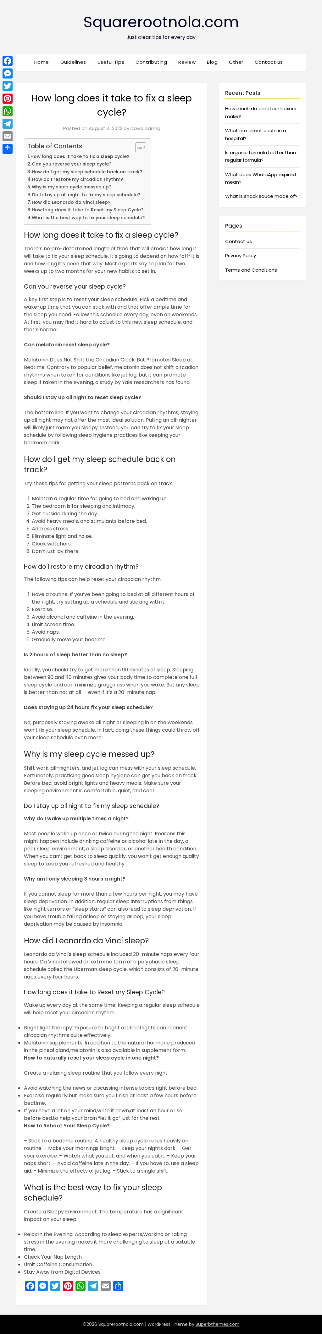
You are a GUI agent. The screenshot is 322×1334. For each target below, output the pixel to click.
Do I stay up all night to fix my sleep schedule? (86, 195)
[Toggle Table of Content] (137, 147)
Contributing (151, 62)
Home (41, 62)
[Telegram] (7, 123)
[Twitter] (7, 86)
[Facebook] (7, 61)
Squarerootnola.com (161, 22)
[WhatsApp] (7, 111)
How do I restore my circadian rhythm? (77, 179)
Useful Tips (111, 62)
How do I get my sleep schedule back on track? (87, 172)
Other (236, 62)
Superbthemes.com (218, 1324)
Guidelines (73, 62)
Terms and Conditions (251, 270)
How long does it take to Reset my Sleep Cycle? (87, 210)
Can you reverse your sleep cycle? (71, 164)
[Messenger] (7, 73)
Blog (212, 62)
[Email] (7, 136)
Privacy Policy (240, 255)
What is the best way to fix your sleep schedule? (88, 217)
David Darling (145, 128)
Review (187, 62)
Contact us (269, 62)
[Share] (7, 149)
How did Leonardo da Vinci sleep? (71, 202)
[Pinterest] (7, 98)
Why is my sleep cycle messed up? (71, 187)
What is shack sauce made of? (261, 196)
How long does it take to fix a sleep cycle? (80, 156)
